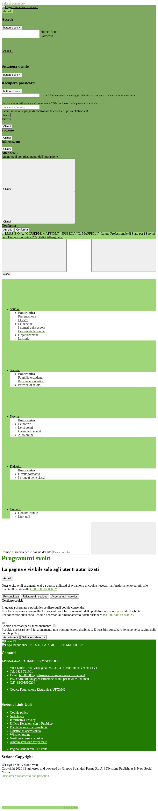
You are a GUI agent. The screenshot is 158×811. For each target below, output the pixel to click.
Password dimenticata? (16, 43)
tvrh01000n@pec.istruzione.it (53, 679)
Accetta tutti (64, 596)
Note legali (17, 716)
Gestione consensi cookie (26, 738)
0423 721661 (24, 671)
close (6, 273)
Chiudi (7, 126)
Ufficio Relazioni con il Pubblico (31, 723)
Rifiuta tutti (35, 596)
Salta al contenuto (13, 3)
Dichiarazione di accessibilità (29, 727)
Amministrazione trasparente (28, 742)
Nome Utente (49, 31)
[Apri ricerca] (123, 255)
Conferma (22, 229)
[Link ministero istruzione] (20, 7)
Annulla (7, 229)
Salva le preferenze (33, 637)
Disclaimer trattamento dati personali (25, 776)
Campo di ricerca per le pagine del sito (26, 552)
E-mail (45, 95)
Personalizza (11, 596)
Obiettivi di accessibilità (25, 731)
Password (47, 36)
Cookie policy (19, 712)
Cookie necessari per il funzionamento (27, 626)
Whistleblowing (20, 734)
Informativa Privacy (23, 720)
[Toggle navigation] (34, 255)
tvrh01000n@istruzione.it (52, 675)
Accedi (7, 11)
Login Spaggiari (107, 103)
